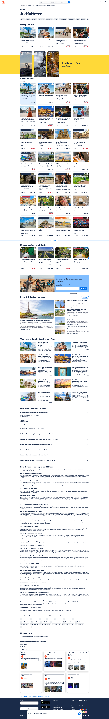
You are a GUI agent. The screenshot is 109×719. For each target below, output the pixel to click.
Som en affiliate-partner (83, 705)
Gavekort (73, 709)
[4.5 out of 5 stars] (23, 649)
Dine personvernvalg (56, 707)
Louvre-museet (24, 417)
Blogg (72, 705)
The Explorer (73, 711)
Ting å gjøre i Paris (39, 696)
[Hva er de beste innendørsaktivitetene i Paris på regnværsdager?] (87, 450)
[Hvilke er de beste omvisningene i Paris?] (87, 428)
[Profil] (105, 1)
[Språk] (100, 1)
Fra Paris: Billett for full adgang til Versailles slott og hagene (77, 653)
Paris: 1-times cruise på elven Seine (28, 652)
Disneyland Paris (24, 416)
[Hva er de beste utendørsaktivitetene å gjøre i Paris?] (87, 444)
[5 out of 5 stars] (31, 654)
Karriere (72, 703)
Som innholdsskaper (82, 703)
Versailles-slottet (24, 421)
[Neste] (88, 37)
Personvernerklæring (73, 293)
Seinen (22, 419)
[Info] (26, 82)
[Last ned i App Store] (45, 707)
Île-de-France (31, 696)
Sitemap (54, 712)
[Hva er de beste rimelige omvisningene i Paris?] (87, 455)
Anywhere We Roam (67, 469)
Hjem (21, 696)
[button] (28, 37)
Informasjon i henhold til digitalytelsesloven (60, 711)
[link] (28, 37)
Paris (32, 636)
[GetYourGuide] (3, 2)
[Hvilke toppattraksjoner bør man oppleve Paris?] (87, 412)
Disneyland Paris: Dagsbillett (50, 652)
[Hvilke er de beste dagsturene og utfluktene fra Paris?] (87, 434)
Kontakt (54, 702)
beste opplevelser (44, 636)
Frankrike (25, 696)
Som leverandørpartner (83, 702)
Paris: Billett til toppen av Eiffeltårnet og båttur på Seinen (54, 675)
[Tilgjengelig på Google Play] (45, 702)
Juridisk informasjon (56, 703)
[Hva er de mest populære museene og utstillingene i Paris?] (87, 460)
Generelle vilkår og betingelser (58, 709)
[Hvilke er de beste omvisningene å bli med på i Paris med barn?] (87, 439)
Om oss (72, 702)
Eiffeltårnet (23, 420)
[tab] (26, 615)
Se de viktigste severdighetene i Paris (27, 424)
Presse (72, 707)
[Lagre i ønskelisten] (35, 28)
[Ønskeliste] (96, 1)
